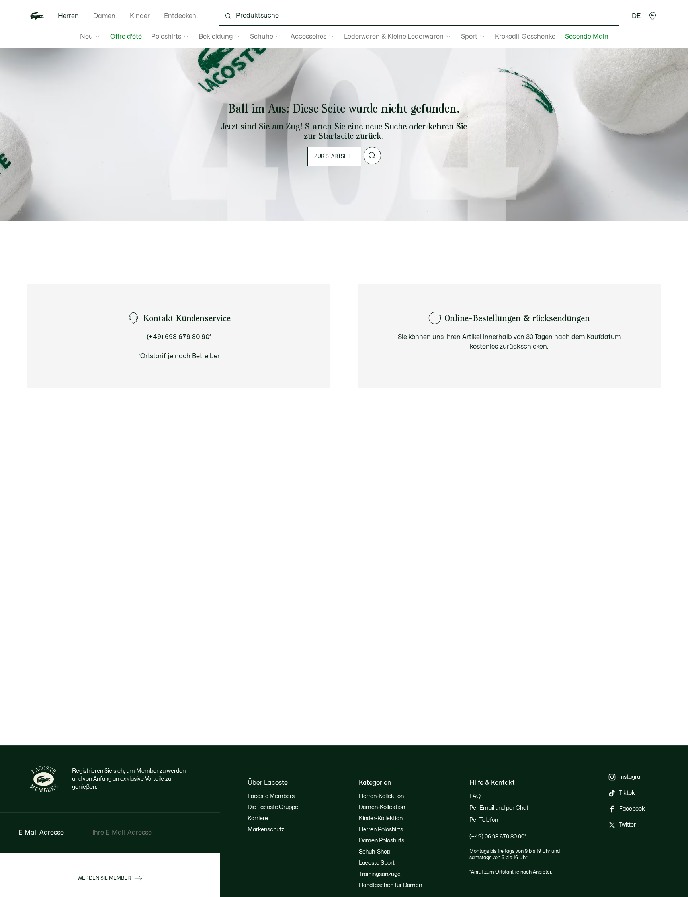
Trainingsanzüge (380, 874)
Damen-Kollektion (382, 807)
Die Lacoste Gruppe (273, 807)
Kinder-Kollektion (381, 818)
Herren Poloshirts (381, 829)
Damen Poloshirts (381, 840)
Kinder (140, 16)
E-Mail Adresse (41, 832)
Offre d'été (126, 36)
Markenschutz (266, 829)
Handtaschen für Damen (390, 885)
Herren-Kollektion (381, 796)
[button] (653, 16)
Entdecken (180, 16)
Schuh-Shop (374, 851)
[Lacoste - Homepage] (37, 16)
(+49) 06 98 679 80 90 (497, 836)
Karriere (258, 818)
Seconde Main (586, 36)
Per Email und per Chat (498, 808)
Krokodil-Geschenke (525, 36)
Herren (68, 16)
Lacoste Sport (377, 863)
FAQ (475, 796)
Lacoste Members (271, 796)
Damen (104, 16)
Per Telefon (483, 820)
